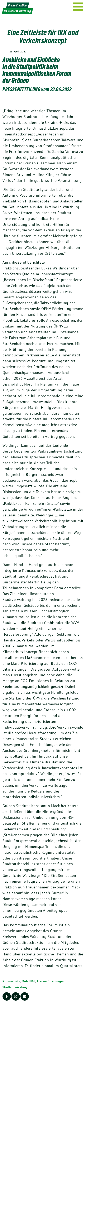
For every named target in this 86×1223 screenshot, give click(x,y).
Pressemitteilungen (51, 981)
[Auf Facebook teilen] (7, 996)
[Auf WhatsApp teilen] (15, 996)
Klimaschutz (11, 981)
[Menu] (78, 6)
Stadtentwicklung (15, 987)
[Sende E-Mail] (24, 996)
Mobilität (28, 981)
